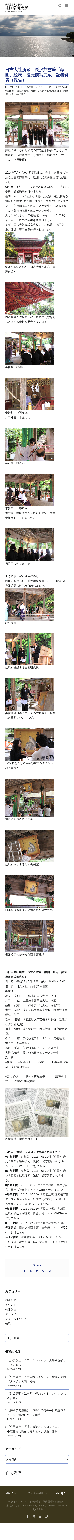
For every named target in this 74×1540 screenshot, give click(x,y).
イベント (50, 87)
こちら (41, 1166)
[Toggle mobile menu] (67, 5)
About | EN (61, 1493)
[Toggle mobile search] (60, 5)
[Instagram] (15, 1473)
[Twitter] (11, 1473)
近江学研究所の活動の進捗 (43, 91)
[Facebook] (7, 1473)
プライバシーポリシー (36, 1493)
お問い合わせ (11, 1493)
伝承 (8, 1323)
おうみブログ (29, 87)
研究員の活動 (61, 87)
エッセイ (10, 1314)
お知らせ (40, 87)
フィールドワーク (16, 1318)
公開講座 (10, 1309)
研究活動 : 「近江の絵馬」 (17, 91)
